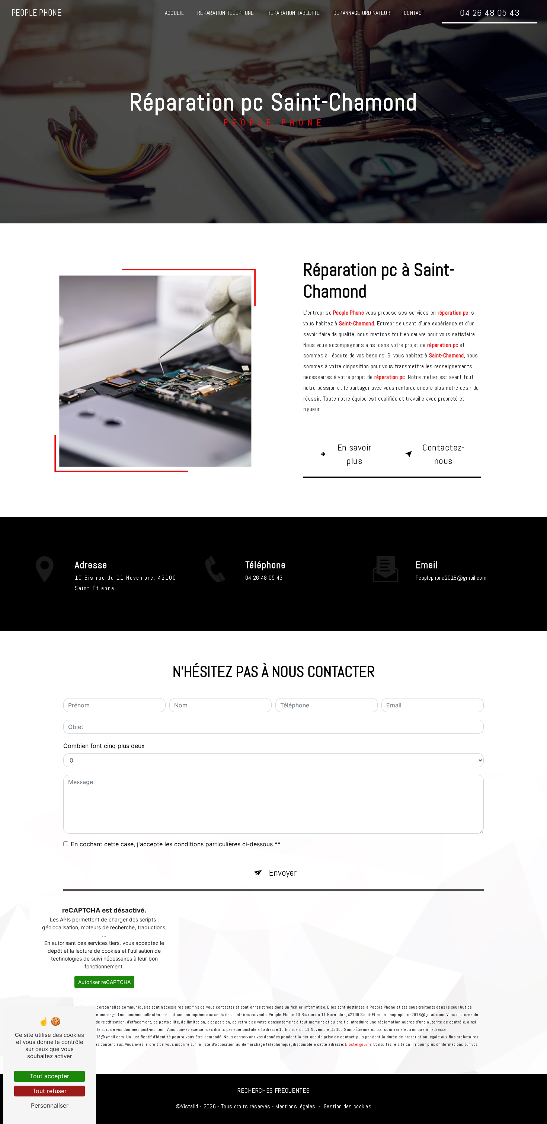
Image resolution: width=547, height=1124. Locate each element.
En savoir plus (354, 454)
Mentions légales (295, 1106)
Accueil (174, 13)
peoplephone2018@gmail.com (451, 578)
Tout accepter (49, 1076)
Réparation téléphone (225, 13)
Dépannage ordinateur (361, 13)
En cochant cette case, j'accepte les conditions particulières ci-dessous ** (176, 844)
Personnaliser (49, 1105)
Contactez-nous (443, 454)
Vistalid (189, 1106)
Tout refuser (49, 1091)
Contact (414, 13)
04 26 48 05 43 (489, 12)
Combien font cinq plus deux (104, 745)
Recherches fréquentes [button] (273, 1090)
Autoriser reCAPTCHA (104, 982)
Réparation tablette (294, 13)
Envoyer (283, 872)
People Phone (36, 12)
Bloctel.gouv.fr (358, 1044)
